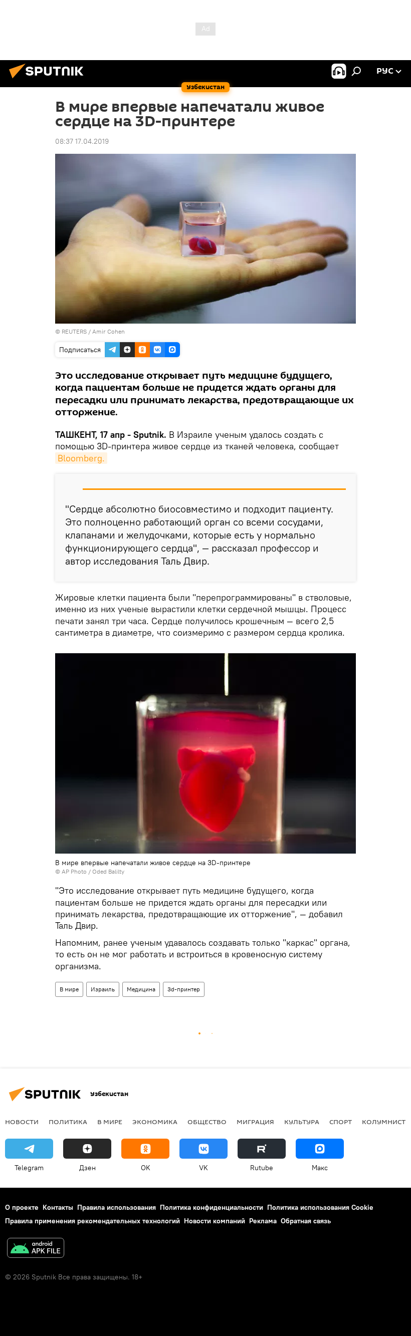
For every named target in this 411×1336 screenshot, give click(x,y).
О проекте (22, 1207)
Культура (301, 1121)
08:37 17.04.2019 (82, 141)
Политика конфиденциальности (211, 1207)
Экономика (154, 1121)
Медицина (141, 989)
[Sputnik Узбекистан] (49, 79)
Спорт (340, 1121)
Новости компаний (214, 1220)
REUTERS (74, 331)
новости (22, 1121)
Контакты (58, 1207)
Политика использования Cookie (320, 1207)
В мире (69, 989)
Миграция (255, 1121)
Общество (207, 1121)
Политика (68, 1121)
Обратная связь (306, 1220)
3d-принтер (183, 989)
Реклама (263, 1220)
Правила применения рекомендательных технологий (92, 1220)
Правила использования (116, 1207)
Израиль (103, 989)
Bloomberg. (81, 458)
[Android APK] (36, 1249)
